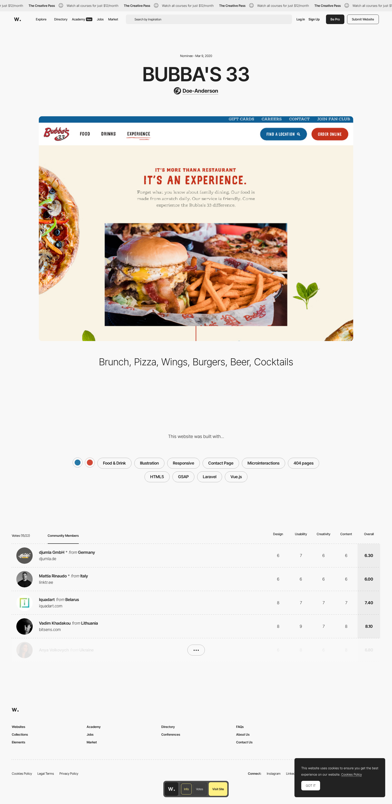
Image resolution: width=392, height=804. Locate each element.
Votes (199, 789)
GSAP (183, 476)
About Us (243, 734)
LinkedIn (292, 773)
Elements (18, 742)
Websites (18, 727)
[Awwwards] (17, 19)
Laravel (209, 476)
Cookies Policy (22, 773)
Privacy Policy (68, 773)
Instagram (274, 773)
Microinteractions (263, 463)
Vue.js (236, 476)
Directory (60, 19)
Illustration (149, 463)
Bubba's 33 (196, 74)
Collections (20, 734)
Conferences (170, 734)
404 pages (304, 463)
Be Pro (335, 19)
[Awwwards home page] (171, 789)
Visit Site (218, 789)
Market (113, 19)
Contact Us (244, 742)
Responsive (183, 463)
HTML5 (157, 476)
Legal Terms (45, 773)
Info (186, 789)
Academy (81, 19)
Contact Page (220, 463)
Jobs (100, 19)
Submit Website (363, 19)
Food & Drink (114, 463)
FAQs (240, 727)
